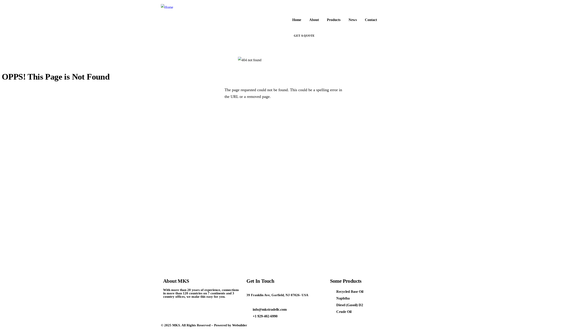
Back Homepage (28, 112)
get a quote (304, 35)
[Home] (167, 7)
